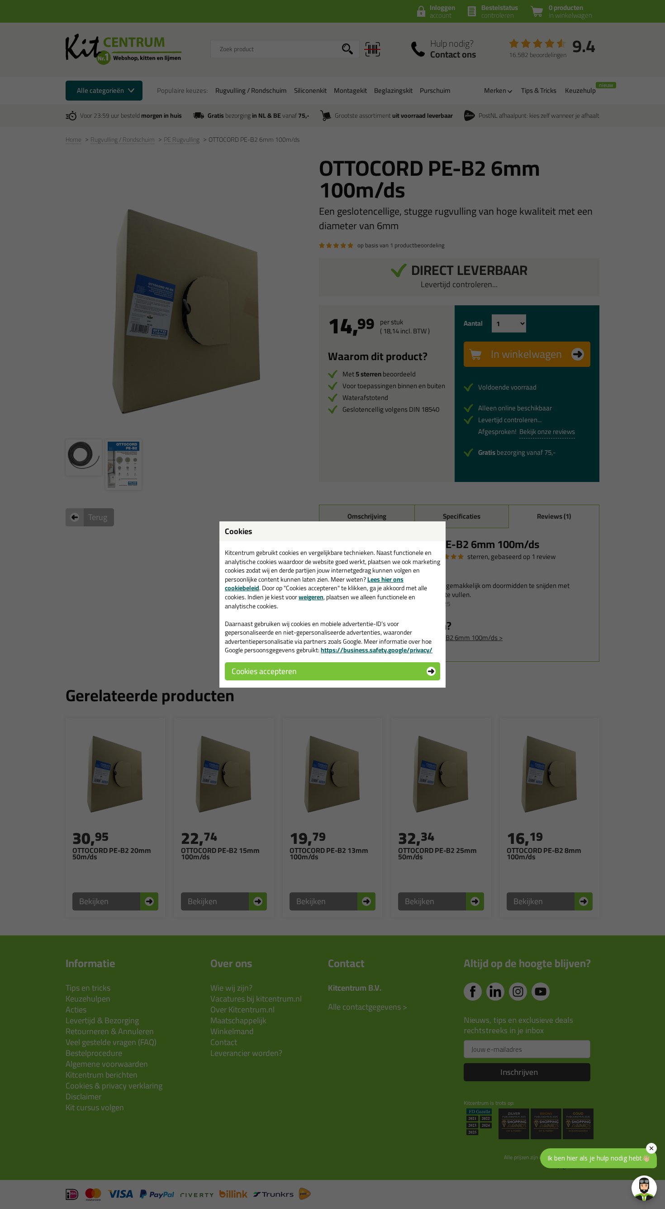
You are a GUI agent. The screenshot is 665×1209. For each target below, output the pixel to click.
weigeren (311, 597)
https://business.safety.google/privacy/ (376, 650)
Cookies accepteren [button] (264, 671)
